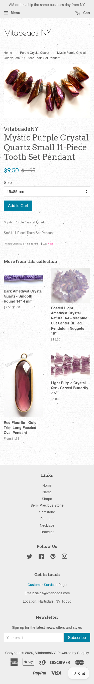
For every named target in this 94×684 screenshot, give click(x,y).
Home (8, 52)
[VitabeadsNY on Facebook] (41, 557)
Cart (86, 12)
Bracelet (47, 531)
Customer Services (42, 584)
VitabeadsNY (45, 652)
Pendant (47, 518)
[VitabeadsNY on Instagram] (64, 557)
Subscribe (77, 637)
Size (8, 182)
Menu (15, 12)
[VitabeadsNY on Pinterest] (53, 557)
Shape (47, 498)
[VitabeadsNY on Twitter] (29, 557)
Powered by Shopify (73, 652)
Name (47, 491)
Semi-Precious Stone (47, 505)
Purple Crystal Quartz (34, 52)
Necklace (47, 525)
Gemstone (47, 511)
